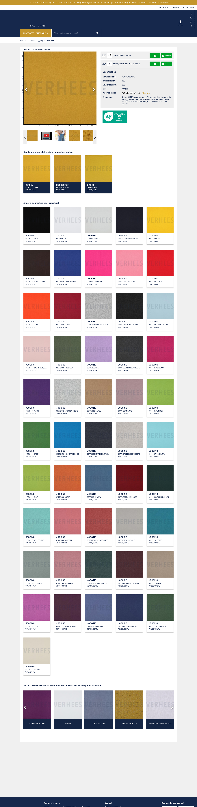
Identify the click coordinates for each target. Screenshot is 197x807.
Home (32, 26)
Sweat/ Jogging (36, 40)
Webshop (42, 26)
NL (191, 14)
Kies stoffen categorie (34, 33)
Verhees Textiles (14, 19)
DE (191, 18)
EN (191, 22)
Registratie (189, 8)
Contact (176, 8)
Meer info (146, 93)
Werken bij (164, 8)
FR (191, 26)
